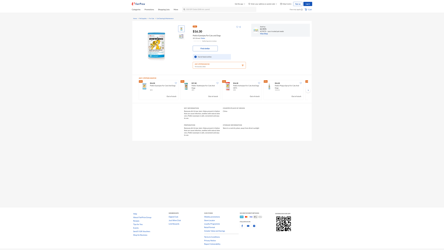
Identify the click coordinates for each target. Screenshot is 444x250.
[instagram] (254, 227)
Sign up (298, 4)
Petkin (203, 38)
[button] (302, 10)
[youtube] (248, 227)
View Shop (264, 34)
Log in (308, 4)
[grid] (223, 90)
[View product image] (181, 28)
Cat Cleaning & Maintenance (165, 18)
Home (135, 18)
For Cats (151, 18)
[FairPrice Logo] (138, 4)
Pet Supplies (143, 18)
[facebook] (242, 227)
